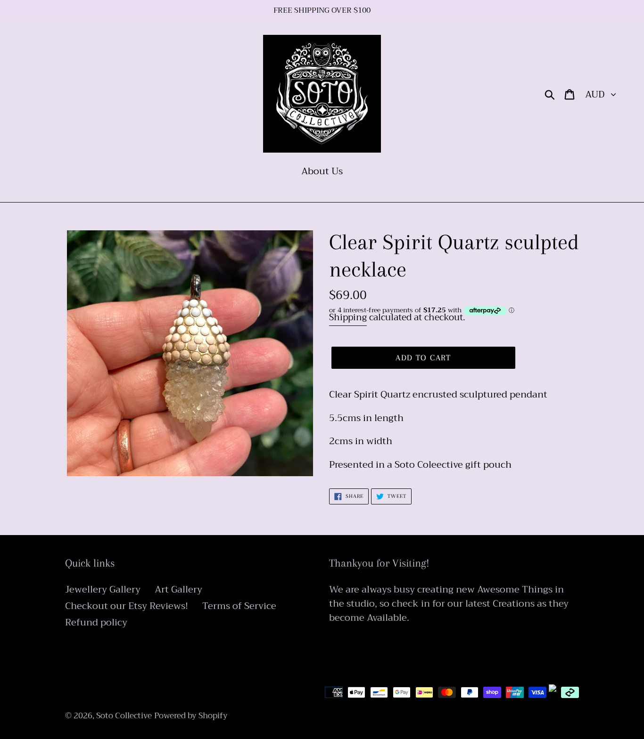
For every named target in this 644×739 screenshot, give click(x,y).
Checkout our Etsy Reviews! (126, 606)
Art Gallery (178, 589)
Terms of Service (239, 606)
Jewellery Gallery (102, 589)
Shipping (348, 317)
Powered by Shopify (191, 716)
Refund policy (96, 622)
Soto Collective (124, 716)
